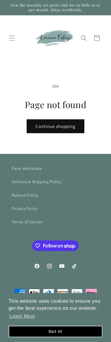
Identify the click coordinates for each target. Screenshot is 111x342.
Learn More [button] (22, 316)
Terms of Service (27, 221)
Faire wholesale (27, 168)
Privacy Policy (25, 208)
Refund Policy (25, 195)
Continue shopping (55, 126)
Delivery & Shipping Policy (36, 181)
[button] (11, 38)
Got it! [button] (55, 331)
